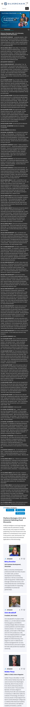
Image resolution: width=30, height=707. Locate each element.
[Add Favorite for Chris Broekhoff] (24, 610)
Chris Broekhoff (10, 613)
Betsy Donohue (10, 562)
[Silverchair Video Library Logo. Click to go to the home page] (14, 3)
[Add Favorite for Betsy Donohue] (24, 559)
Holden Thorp (9, 672)
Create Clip (21, 510)
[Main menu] (2, 4)
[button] (27, 8)
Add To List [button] (21, 513)
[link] (15, 550)
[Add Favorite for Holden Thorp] (24, 669)
